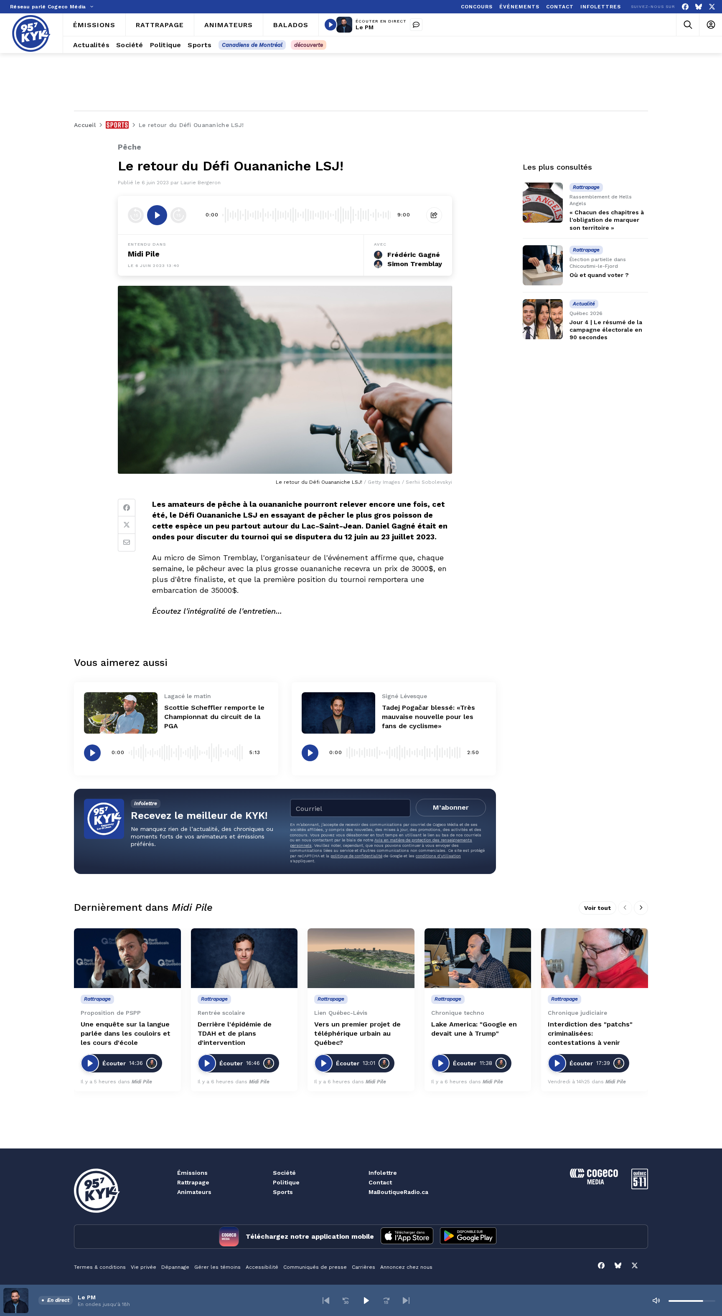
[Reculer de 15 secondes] (136, 215)
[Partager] (434, 215)
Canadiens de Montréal (252, 45)
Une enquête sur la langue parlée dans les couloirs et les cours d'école (125, 1033)
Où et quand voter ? (599, 275)
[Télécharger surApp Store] (407, 1236)
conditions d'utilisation (438, 856)
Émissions (192, 1172)
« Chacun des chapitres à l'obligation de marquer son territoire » (606, 220)
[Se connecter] (710, 24)
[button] (326, 1300)
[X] (712, 7)
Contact (380, 1182)
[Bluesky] (698, 7)
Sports (283, 1192)
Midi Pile (144, 253)
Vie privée (143, 1267)
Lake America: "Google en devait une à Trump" (474, 1028)
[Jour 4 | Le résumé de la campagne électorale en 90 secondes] (543, 319)
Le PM (365, 27)
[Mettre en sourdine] (656, 1300)
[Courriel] (126, 542)
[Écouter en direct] (330, 24)
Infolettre (383, 1172)
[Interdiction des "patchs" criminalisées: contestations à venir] (594, 958)
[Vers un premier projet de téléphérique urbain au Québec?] (361, 958)
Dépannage (175, 1267)
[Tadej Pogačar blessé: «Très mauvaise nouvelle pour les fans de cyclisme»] (338, 713)
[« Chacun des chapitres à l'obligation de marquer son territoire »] (543, 203)
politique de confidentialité (356, 856)
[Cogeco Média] (594, 1182)
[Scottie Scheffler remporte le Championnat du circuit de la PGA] (121, 713)
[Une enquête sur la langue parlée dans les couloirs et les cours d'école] (127, 958)
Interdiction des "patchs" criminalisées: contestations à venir (590, 1033)
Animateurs (194, 1192)
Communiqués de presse (315, 1267)
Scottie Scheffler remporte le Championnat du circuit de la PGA (214, 717)
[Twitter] (126, 525)
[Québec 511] (639, 1187)
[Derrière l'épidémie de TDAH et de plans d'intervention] (244, 958)
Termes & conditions (100, 1267)
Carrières (363, 1267)
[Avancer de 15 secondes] (178, 215)
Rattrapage (193, 1182)
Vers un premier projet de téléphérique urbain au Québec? (357, 1033)
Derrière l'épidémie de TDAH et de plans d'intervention (235, 1033)
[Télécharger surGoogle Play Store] (468, 1236)
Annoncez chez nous (406, 1267)
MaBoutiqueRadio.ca (398, 1192)
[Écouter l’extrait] (157, 215)
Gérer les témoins (217, 1267)
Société (284, 1172)
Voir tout (597, 907)
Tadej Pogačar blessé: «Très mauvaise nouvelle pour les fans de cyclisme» (428, 717)
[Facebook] (685, 7)
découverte (308, 45)
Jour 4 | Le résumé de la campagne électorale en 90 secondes (605, 329)
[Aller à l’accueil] (31, 33)
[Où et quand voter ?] (543, 265)
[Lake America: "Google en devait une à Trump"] (478, 958)
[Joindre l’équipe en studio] (416, 24)
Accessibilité (262, 1267)
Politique (286, 1182)
